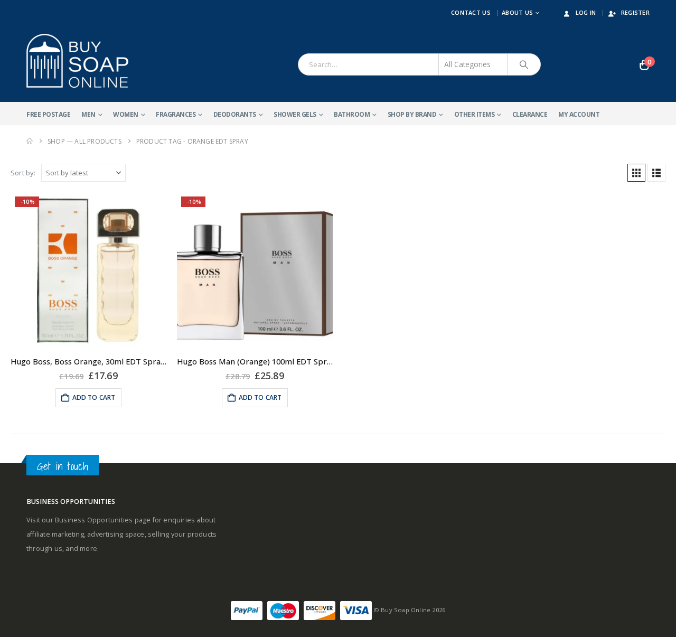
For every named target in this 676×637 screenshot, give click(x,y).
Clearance (530, 114)
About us (517, 12)
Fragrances (175, 114)
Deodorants (234, 114)
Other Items (474, 114)
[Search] (524, 64)
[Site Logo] (77, 61)
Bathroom (352, 114)
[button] (636, 173)
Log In (586, 12)
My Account (578, 114)
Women (125, 114)
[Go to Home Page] (29, 141)
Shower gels (295, 114)
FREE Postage (48, 114)
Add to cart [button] (94, 397)
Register (635, 12)
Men (88, 114)
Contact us (471, 12)
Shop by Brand (412, 114)
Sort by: (23, 172)
